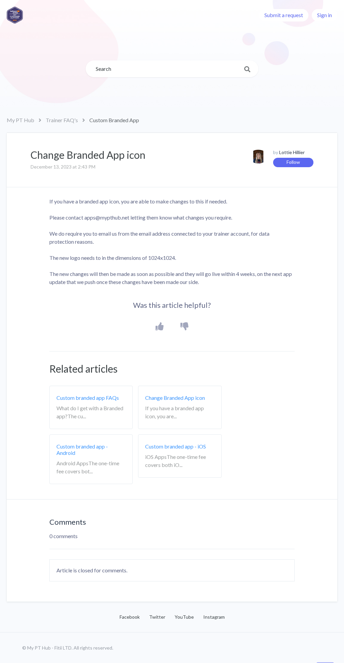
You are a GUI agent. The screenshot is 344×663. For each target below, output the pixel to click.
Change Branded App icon (175, 397)
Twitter (157, 617)
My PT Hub (20, 120)
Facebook (130, 617)
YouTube (184, 617)
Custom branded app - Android (82, 449)
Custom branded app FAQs (87, 397)
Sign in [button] (324, 15)
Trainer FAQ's (62, 120)
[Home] (15, 15)
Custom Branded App (114, 120)
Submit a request (283, 15)
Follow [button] (293, 162)
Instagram (214, 617)
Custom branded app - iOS (175, 446)
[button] (160, 326)
